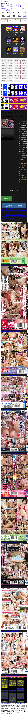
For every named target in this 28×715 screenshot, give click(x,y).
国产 (14, 12)
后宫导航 (10, 78)
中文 (8, 12)
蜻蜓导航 (4, 75)
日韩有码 (18, 5)
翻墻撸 (4, 701)
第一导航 (24, 20)
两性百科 (10, 65)
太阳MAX (10, 68)
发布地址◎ (20, 701)
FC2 (19, 12)
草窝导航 (12, 690)
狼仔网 (17, 65)
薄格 (23, 167)
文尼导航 (20, 677)
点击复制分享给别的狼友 (14, 206)
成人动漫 (21, 8)
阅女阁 (17, 73)
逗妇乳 (23, 70)
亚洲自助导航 (4, 693)
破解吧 (4, 696)
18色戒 (16, 63)
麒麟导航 (10, 75)
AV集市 (23, 60)
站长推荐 (4, 60)
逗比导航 (4, 68)
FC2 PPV (19, 6)
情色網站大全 (12, 700)
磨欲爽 (20, 696)
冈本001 (10, 70)
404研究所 (24, 78)
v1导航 (10, 73)
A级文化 (23, 65)
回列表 (8, 213)
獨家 (25, 165)
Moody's (21, 169)
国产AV (11, 6)
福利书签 (12, 698)
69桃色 (10, 63)
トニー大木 (23, 173)
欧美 (14, 16)
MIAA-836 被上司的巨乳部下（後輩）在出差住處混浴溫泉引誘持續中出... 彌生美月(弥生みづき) (14, 210)
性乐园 (3, 65)
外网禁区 (4, 685)
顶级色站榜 (12, 685)
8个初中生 (20, 685)
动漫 (19, 16)
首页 (2, 5)
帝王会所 (10, 60)
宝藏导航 (4, 683)
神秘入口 (17, 60)
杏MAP (10, 20)
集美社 (3, 80)
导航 (24, 16)
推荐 (3, 12)
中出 (22, 177)
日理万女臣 (12, 683)
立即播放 (6, 198)
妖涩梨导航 (20, 681)
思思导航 (12, 681)
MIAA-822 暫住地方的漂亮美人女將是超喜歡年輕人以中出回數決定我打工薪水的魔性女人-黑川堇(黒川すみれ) (14, 216)
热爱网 (4, 690)
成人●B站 (17, 70)
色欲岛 (3, 63)
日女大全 (12, 694)
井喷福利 (4, 78)
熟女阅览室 (17, 68)
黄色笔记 (4, 73)
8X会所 (23, 68)
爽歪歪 (17, 80)
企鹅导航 (12, 677)
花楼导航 (4, 698)
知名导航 (7, 10)
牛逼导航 (24, 63)
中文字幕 (6, 110)
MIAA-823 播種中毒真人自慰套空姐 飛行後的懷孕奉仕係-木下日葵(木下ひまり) (14, 112)
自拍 (8, 16)
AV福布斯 (4, 70)
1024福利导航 (4, 680)
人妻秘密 (24, 75)
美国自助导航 (20, 689)
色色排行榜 (20, 683)
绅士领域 (10, 80)
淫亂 (22, 179)
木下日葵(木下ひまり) (22, 176)
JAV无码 (9, 5)
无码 (24, 12)
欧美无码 (12, 8)
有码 (3, 16)
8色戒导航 (17, 75)
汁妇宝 (12, 696)
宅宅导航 (20, 698)
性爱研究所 (20, 694)
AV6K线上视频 (8, 713)
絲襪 (25, 179)
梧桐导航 (24, 73)
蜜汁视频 (4, 687)
